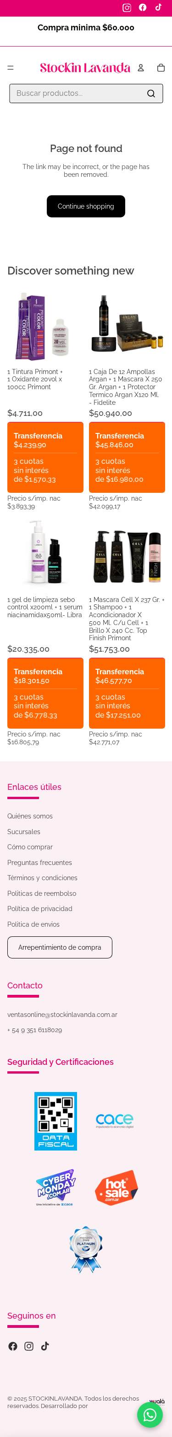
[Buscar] (150, 93)
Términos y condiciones (42, 878)
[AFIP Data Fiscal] (55, 1121)
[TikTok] (158, 7)
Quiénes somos (30, 816)
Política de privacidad (39, 908)
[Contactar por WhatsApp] (150, 1415)
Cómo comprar (30, 847)
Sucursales (23, 831)
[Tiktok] (44, 1346)
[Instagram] (127, 7)
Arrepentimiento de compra (59, 947)
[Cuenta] (141, 68)
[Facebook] (142, 7)
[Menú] (10, 67)
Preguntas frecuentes (39, 862)
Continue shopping (86, 206)
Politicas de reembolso (41, 893)
